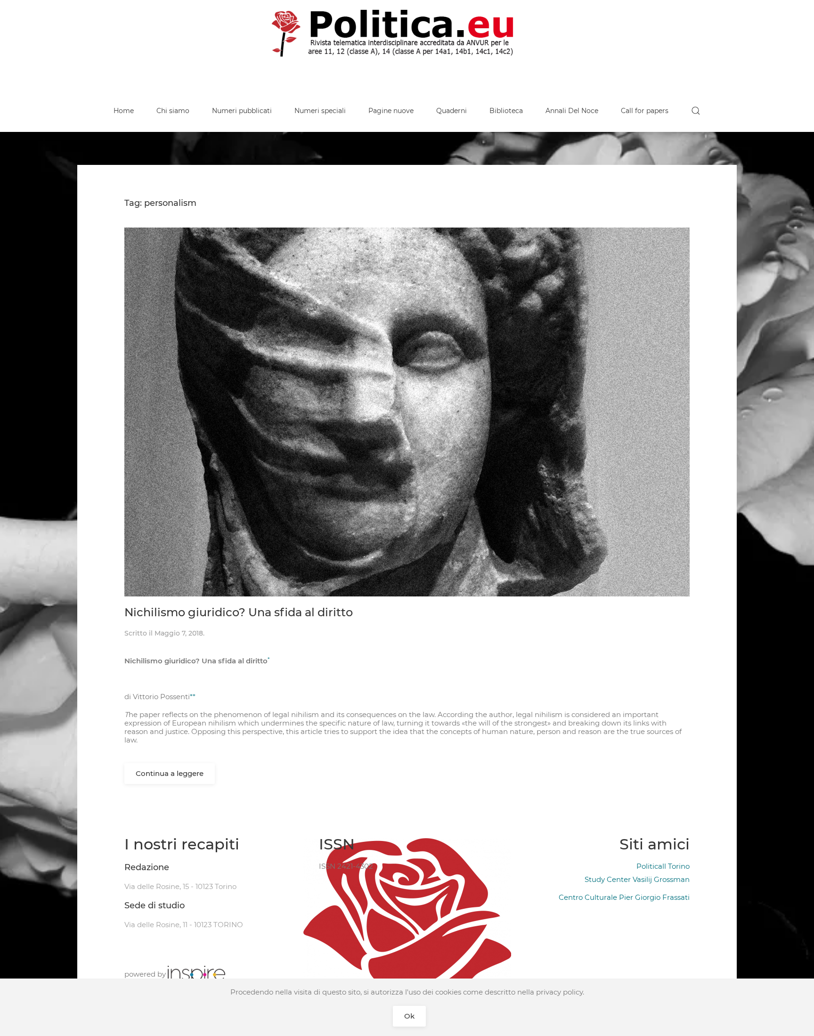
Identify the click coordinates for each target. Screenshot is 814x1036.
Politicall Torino (663, 866)
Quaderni (451, 110)
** (192, 696)
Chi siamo (172, 110)
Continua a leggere (170, 773)
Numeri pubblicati (242, 110)
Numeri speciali (320, 110)
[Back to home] (407, 33)
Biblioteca (506, 110)
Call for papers (644, 110)
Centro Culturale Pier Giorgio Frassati (624, 897)
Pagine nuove (391, 110)
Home (124, 110)
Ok (409, 1016)
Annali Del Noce (571, 110)
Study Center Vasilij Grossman (637, 879)
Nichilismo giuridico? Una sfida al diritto (238, 612)
